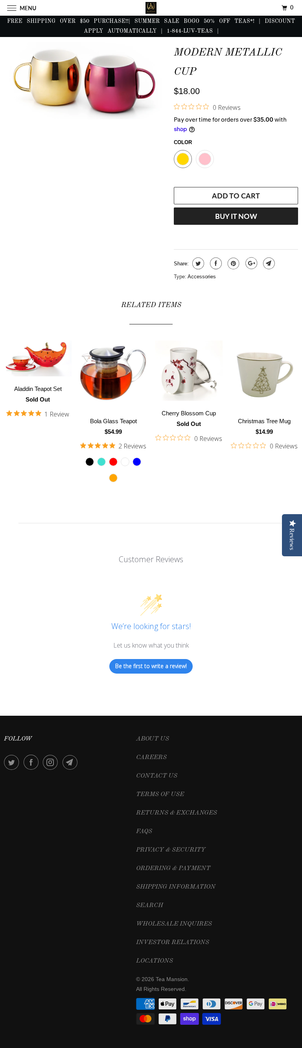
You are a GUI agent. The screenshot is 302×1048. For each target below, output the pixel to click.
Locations (154, 961)
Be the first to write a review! (151, 666)
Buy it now (236, 216)
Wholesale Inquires (174, 924)
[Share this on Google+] (250, 263)
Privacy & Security (171, 850)
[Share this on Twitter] (197, 263)
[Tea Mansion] (151, 7)
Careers (151, 757)
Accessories (202, 277)
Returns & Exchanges (176, 813)
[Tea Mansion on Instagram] (52, 762)
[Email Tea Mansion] (72, 762)
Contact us (156, 776)
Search (149, 905)
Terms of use (160, 794)
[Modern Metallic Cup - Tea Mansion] (85, 81)
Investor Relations (172, 942)
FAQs (144, 831)
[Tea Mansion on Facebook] (33, 762)
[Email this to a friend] (268, 263)
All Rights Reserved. (161, 989)
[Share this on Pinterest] (232, 263)
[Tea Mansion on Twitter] (13, 762)
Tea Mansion (172, 979)
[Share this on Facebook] (215, 263)
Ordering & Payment (173, 868)
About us (152, 739)
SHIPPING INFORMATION (175, 887)
